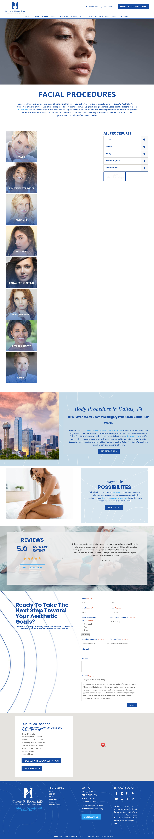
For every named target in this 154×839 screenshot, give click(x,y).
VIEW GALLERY (114, 507)
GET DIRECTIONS (109, 451)
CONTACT (125, 17)
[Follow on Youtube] (116, 799)
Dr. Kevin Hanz (23, 109)
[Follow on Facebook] (116, 793)
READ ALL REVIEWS (32, 567)
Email (86, 630)
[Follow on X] (127, 799)
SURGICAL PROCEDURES (45, 17)
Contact (87, 787)
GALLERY (93, 17)
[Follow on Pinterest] (132, 793)
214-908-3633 (93, 7)
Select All (85, 635)
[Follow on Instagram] (122, 793)
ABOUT (28, 17)
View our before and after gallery (114, 498)
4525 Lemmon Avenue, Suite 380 (28, 808)
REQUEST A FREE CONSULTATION (133, 6)
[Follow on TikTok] (132, 799)
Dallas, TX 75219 (28, 810)
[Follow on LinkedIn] (127, 793)
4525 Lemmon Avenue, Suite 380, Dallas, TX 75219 (100, 430)
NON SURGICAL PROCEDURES (72, 17)
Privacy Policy (100, 836)
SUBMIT (132, 705)
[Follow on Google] (122, 799)
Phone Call (88, 624)
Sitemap (109, 836)
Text (85, 627)
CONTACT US (91, 816)
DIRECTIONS (108, 7)
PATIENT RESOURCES (108, 17)
